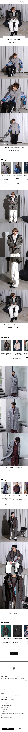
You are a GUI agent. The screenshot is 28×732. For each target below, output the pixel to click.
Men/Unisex (3, 689)
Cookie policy (3, 711)
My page (12, 689)
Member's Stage (4, 699)
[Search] (20, 2)
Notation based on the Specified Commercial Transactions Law (12, 714)
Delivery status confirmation (16, 695)
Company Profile (4, 703)
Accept (8, 728)
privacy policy (4, 709)
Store (2, 695)
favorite (12, 693)
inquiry (12, 699)
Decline (20, 728)
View (6, 182)
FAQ (12, 697)
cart (12, 691)
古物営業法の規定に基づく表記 (6, 717)
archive (14, 653)
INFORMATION (4, 697)
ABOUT (2, 693)
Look (2, 691)
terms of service (4, 707)
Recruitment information (6, 705)
